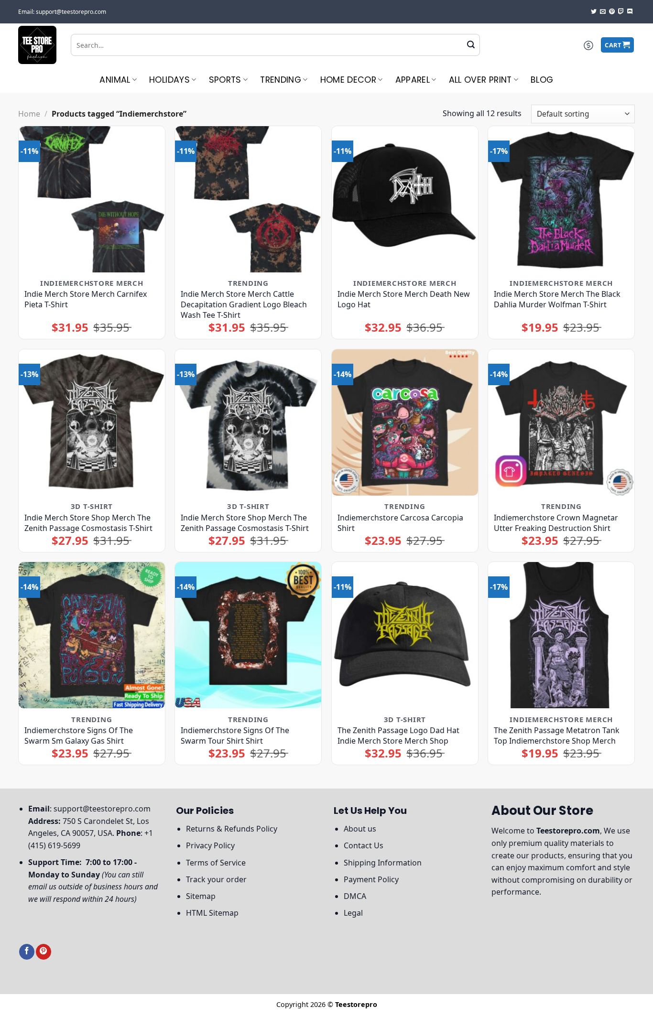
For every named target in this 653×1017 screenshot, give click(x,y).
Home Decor (348, 80)
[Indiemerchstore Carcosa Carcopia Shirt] (405, 422)
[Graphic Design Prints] (37, 45)
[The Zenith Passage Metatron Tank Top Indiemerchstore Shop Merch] (561, 635)
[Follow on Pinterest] (612, 12)
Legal (353, 913)
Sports (225, 80)
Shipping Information (383, 862)
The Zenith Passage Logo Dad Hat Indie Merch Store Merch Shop (398, 735)
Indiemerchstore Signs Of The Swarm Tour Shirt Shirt (235, 735)
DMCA (355, 896)
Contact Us (363, 845)
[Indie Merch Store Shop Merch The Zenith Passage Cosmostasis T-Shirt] (92, 422)
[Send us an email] (603, 12)
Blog (542, 80)
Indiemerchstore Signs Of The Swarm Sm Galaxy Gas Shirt (78, 735)
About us (360, 828)
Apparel (412, 80)
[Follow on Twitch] (621, 12)
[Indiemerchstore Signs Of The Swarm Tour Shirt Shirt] (248, 635)
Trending (280, 80)
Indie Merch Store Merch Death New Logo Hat (403, 299)
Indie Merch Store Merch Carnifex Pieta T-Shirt (85, 299)
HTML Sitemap (212, 913)
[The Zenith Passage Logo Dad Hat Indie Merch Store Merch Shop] (405, 635)
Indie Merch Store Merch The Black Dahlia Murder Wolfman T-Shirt (557, 299)
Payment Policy (371, 879)
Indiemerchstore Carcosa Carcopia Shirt (400, 522)
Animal (114, 80)
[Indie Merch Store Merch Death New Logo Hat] (405, 199)
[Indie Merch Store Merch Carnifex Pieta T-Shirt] (92, 199)
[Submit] (471, 45)
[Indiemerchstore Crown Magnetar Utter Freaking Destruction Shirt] (561, 422)
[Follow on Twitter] (594, 12)
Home (29, 113)
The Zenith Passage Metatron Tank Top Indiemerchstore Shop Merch (557, 735)
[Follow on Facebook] (26, 952)
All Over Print (480, 80)
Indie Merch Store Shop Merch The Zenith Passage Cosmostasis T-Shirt (88, 522)
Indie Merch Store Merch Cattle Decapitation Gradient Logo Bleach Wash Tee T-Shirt (244, 304)
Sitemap (201, 896)
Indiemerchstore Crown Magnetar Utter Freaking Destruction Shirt (556, 522)
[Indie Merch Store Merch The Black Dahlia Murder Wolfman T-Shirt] (561, 199)
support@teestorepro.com (102, 808)
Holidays (169, 80)
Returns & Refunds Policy (231, 828)
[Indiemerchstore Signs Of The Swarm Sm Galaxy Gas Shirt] (92, 635)
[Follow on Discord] (630, 12)
